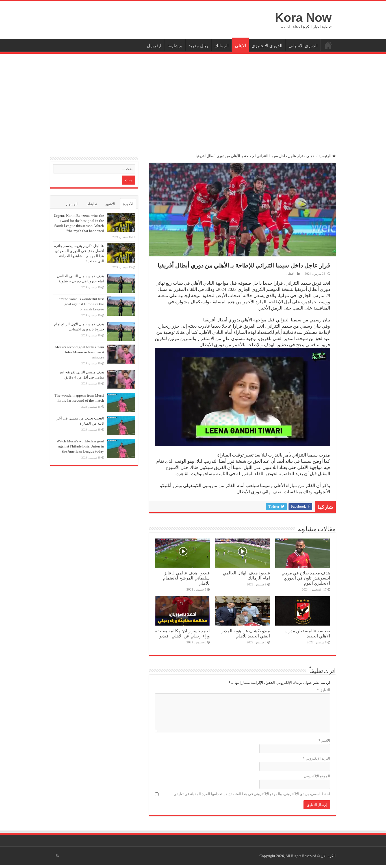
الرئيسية (328, 45)
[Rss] (57, 855)
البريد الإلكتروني (316, 758)
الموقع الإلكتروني (317, 776)
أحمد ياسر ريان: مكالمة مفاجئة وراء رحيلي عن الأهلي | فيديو (182, 633)
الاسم (324, 740)
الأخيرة (128, 204)
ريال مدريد (198, 45)
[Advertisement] (193, 100)
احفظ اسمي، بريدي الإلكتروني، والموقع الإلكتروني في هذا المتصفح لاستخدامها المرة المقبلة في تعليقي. (251, 794)
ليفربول (154, 45)
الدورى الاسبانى (303, 45)
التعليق (323, 690)
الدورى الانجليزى (266, 45)
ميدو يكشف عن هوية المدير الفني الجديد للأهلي (246, 633)
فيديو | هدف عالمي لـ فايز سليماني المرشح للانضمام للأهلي (186, 577)
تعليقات (91, 204)
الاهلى (240, 45)
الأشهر (110, 204)
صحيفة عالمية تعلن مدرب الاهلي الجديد (307, 633)
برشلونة (175, 45)
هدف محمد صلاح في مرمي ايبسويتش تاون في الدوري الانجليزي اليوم (305, 577)
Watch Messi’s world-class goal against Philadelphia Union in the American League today (80, 446)
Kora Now (303, 17)
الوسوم (72, 204)
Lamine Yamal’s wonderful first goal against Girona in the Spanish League (80, 304)
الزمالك (221, 45)
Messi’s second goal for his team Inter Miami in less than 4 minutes (79, 352)
